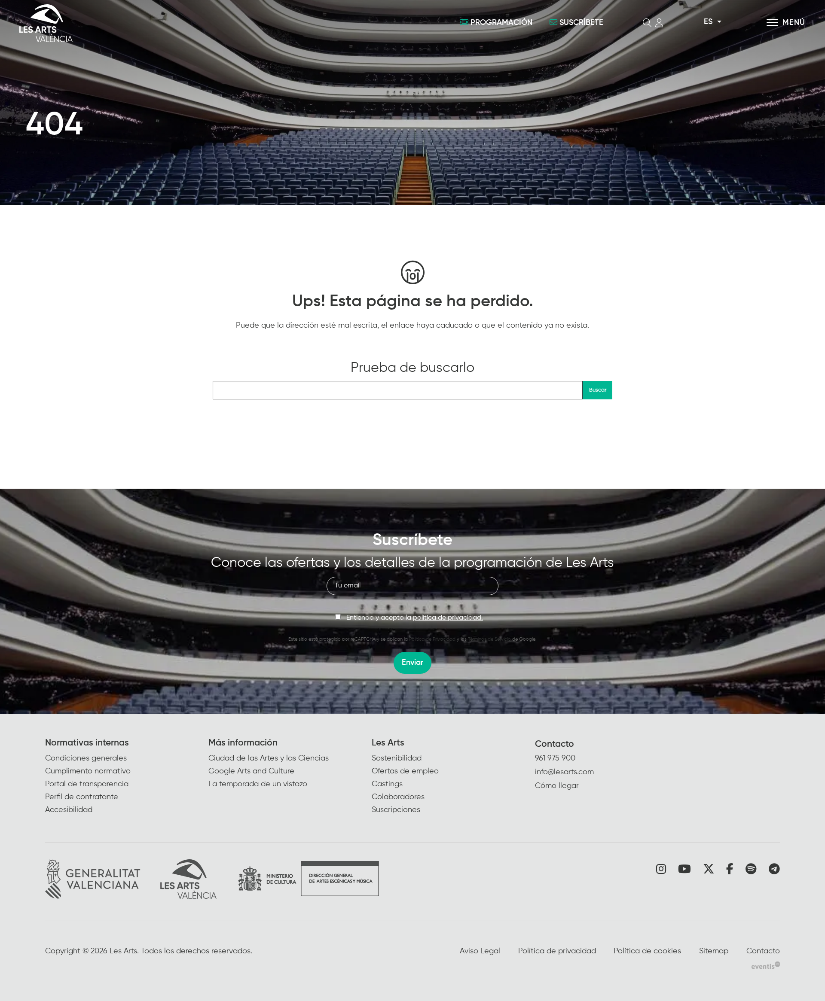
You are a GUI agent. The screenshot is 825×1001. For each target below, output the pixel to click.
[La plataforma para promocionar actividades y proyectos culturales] (766, 965)
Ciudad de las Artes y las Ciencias (268, 758)
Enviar (412, 662)
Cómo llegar (557, 786)
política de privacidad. (448, 618)
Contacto (554, 744)
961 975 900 (555, 758)
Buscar (597, 390)
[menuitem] (126, 777)
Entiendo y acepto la (414, 618)
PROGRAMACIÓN (501, 23)
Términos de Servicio (489, 639)
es (708, 22)
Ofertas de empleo (405, 771)
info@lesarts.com (564, 772)
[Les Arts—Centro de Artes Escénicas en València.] (146, 23)
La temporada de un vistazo (257, 784)
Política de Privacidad (432, 639)
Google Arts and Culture (251, 771)
